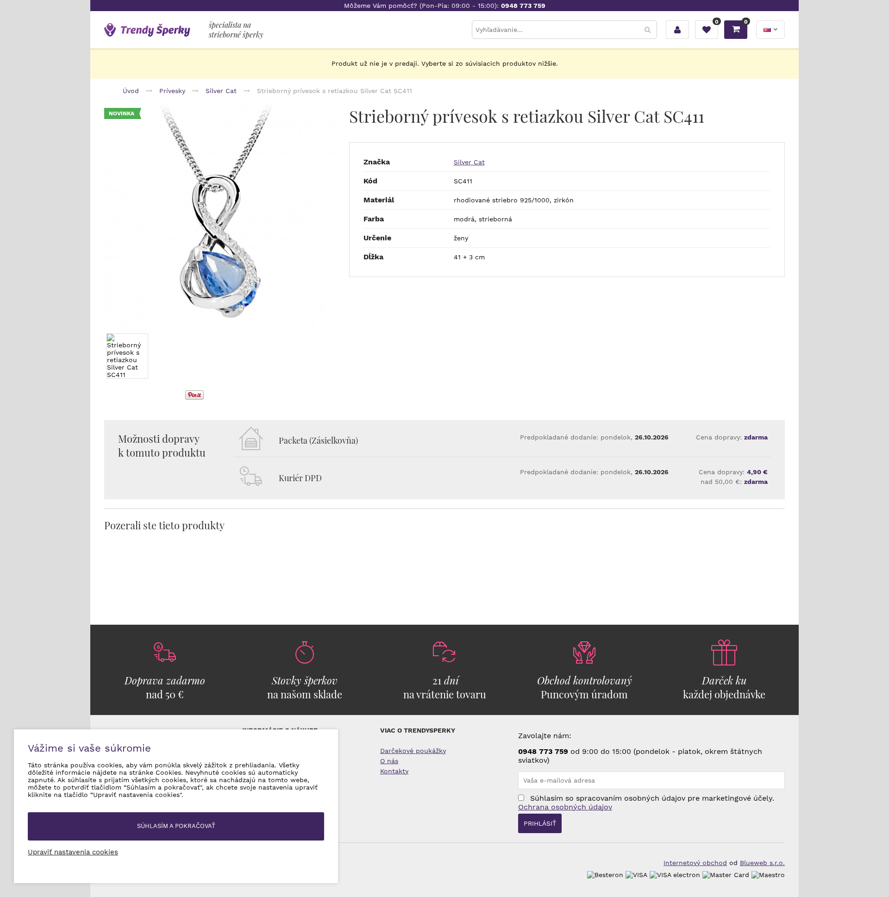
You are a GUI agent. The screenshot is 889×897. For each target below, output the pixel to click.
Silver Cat (469, 162)
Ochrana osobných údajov (565, 807)
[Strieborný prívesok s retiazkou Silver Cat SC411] (220, 217)
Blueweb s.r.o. (762, 862)
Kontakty (394, 771)
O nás (389, 761)
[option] (220, 217)
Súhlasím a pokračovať (176, 825)
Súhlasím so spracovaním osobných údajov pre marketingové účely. (646, 802)
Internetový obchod (695, 862)
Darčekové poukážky (413, 750)
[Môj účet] (677, 29)
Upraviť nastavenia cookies (73, 852)
